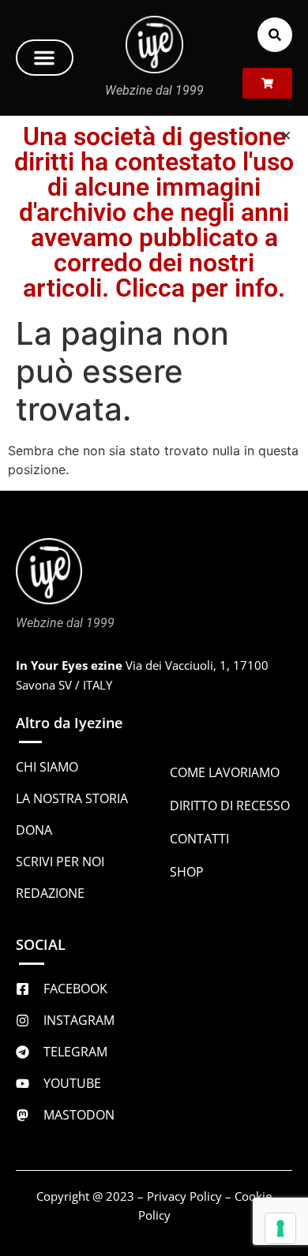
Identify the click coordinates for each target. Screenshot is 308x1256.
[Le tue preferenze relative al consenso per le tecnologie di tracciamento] (280, 1228)
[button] (44, 57)
